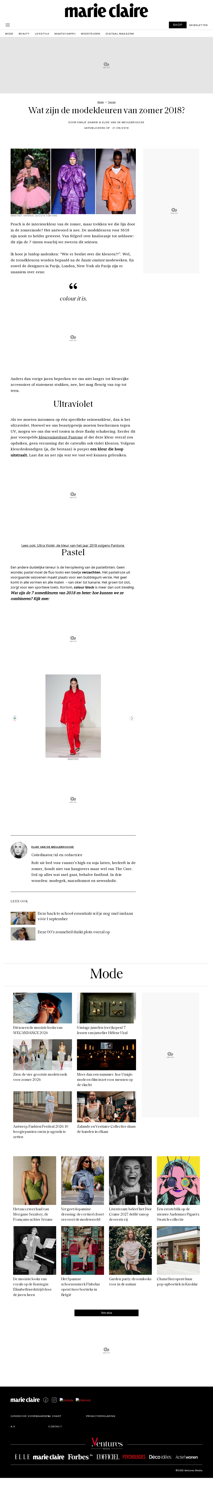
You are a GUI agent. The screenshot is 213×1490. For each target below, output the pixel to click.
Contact (55, 1426)
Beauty (24, 33)
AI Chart (55, 1416)
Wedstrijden (90, 33)
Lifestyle (42, 33)
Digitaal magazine (120, 33)
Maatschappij (65, 33)
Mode (9, 33)
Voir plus (106, 1312)
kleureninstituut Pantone (60, 437)
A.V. (13, 1426)
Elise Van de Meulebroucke (52, 847)
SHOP (178, 24)
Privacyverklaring (100, 1416)
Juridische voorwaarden (30, 1416)
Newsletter (198, 25)
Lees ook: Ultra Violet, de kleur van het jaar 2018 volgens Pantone (73, 545)
